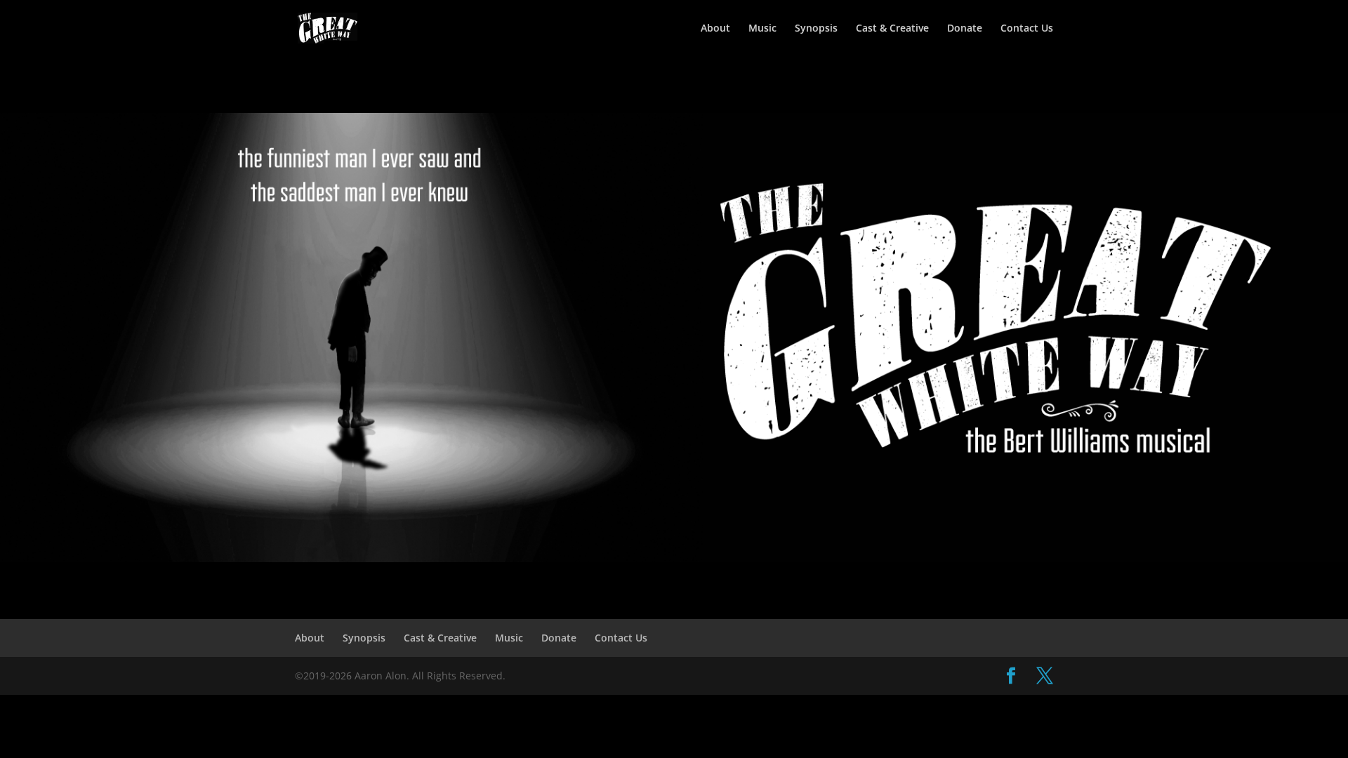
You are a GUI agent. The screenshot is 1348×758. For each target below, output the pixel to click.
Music (762, 28)
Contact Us (1026, 28)
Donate (964, 28)
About (715, 28)
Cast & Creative (892, 28)
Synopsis (816, 28)
